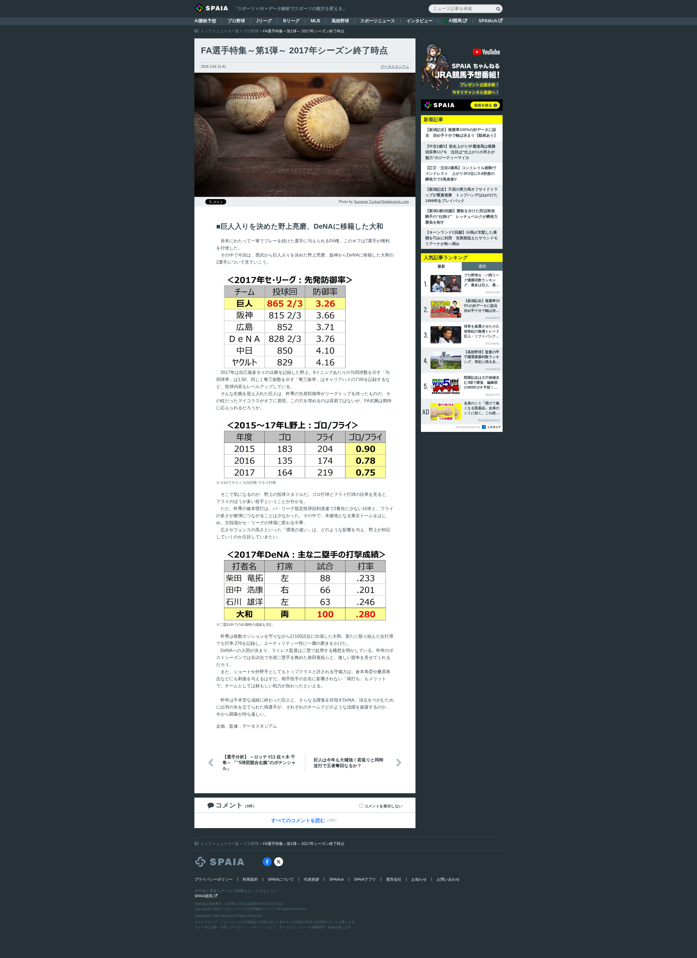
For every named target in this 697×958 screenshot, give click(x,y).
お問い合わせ (448, 879)
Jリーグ (264, 21)
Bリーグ (291, 21)
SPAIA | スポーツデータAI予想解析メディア (244, 909)
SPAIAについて (281, 879)
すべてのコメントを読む (298, 820)
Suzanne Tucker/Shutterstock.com (381, 202)
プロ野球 (236, 21)
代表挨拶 (311, 879)
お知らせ (419, 879)
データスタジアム (395, 66)
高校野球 (340, 21)
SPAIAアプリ (365, 879)
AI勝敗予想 (205, 21)
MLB (315, 21)
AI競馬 (458, 20)
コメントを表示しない (383, 806)
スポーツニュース (377, 21)
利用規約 (250, 879)
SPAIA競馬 (206, 896)
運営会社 (393, 879)
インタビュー (419, 21)
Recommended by (468, 427)
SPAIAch (491, 21)
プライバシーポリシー (213, 879)
